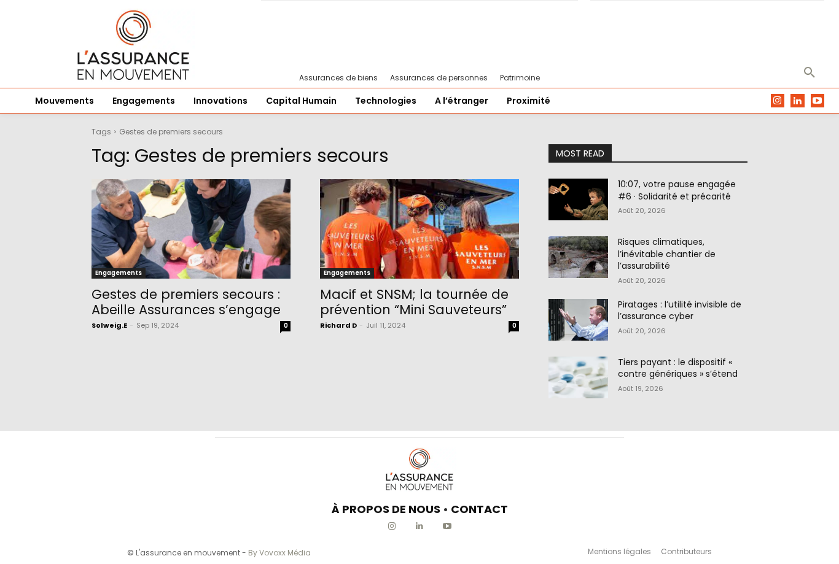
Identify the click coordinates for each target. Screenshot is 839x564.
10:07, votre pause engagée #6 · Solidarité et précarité (677, 190)
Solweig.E (109, 325)
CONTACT (479, 509)
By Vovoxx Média (279, 552)
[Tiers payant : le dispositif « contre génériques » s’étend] (578, 377)
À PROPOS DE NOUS (386, 509)
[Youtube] (818, 101)
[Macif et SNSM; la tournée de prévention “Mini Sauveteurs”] (419, 229)
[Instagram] (778, 101)
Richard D (338, 325)
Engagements (118, 272)
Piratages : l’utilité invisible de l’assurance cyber (679, 310)
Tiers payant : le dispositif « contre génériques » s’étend (678, 368)
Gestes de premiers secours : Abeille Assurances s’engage (186, 302)
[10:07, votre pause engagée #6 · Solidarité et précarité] (578, 199)
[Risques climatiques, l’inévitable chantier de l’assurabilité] (578, 257)
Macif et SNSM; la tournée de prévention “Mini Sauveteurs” (414, 302)
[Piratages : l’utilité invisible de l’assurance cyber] (578, 320)
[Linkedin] (797, 101)
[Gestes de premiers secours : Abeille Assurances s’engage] (191, 229)
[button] (809, 73)
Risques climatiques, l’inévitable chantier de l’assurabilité (667, 254)
